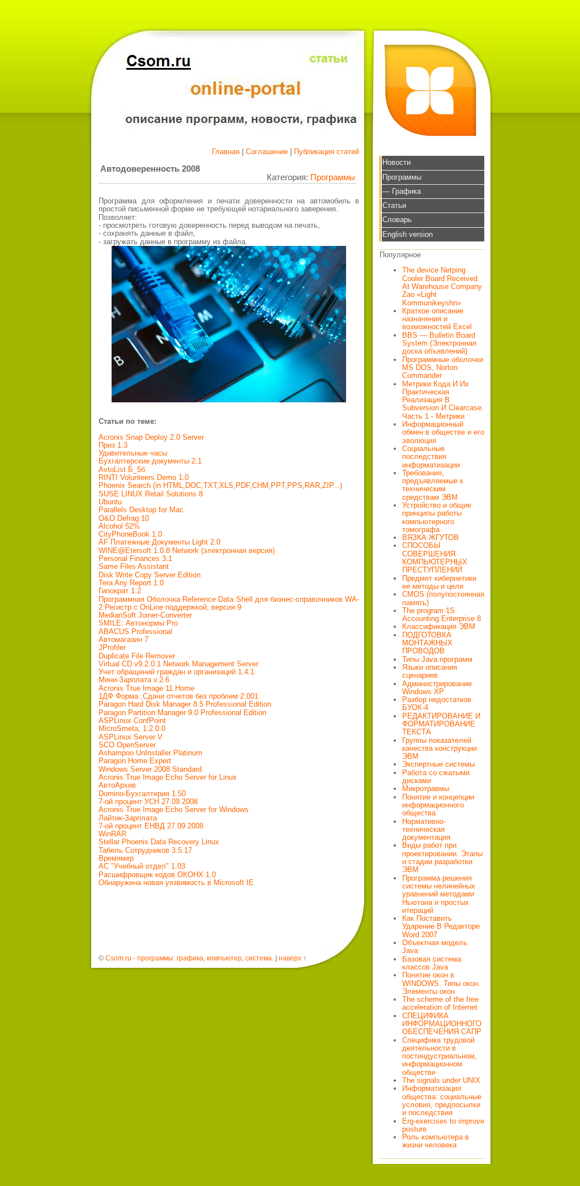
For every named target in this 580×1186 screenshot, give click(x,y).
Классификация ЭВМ (438, 626)
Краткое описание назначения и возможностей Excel (437, 319)
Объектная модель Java (434, 946)
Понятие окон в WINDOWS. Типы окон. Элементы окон (441, 983)
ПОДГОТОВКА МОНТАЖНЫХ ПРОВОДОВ (427, 643)
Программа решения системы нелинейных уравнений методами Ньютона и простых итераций (438, 894)
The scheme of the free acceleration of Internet (440, 1003)
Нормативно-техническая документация (426, 829)
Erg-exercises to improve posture (443, 1125)
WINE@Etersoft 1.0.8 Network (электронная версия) (187, 550)
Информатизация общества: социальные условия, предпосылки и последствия (441, 1100)
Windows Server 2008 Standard (150, 769)
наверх (290, 958)
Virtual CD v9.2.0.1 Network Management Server (178, 664)
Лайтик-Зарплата (128, 818)
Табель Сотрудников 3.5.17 (145, 850)
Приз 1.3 (113, 445)
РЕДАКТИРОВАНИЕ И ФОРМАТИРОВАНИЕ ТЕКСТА (441, 724)
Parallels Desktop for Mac (141, 509)
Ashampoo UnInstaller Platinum (150, 753)
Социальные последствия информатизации (431, 456)
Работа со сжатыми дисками (436, 776)
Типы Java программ (437, 659)
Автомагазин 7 (123, 639)
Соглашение (267, 151)
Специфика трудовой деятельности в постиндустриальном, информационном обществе (439, 1056)
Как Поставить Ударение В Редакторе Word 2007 (441, 926)
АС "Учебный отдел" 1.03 (142, 866)
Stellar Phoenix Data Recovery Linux (159, 842)
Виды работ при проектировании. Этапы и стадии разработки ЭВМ (442, 857)
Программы (332, 177)
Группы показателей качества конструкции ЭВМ (439, 748)
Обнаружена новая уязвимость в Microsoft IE (176, 882)
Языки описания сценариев (429, 671)
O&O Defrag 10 (124, 518)
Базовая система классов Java (431, 963)
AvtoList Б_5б (122, 469)
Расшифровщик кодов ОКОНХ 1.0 (157, 874)
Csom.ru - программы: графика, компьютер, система (188, 958)
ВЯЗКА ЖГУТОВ (430, 537)
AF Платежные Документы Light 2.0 (159, 542)
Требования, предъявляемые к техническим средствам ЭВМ (432, 485)
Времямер (116, 858)
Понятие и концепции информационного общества (438, 805)
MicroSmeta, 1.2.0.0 (132, 728)
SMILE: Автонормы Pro (138, 623)
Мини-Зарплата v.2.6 (134, 679)
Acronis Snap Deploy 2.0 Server (151, 437)
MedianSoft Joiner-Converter (145, 615)
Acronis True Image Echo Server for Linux (168, 777)
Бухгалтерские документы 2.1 (150, 461)
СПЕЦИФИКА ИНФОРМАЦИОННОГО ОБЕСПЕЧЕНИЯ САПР (441, 1023)
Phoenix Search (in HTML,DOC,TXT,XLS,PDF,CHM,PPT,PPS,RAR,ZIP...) (220, 485)
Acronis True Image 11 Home (146, 688)
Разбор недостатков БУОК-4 (436, 703)
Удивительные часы (133, 453)
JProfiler (112, 647)
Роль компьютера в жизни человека (435, 1141)
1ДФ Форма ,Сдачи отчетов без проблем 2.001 (178, 696)
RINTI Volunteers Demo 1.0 (144, 477)
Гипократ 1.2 (120, 590)
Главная (226, 151)
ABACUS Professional (135, 631)
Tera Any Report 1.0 (131, 583)
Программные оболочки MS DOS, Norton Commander (442, 367)
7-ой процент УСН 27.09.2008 (148, 801)
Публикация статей (326, 151)
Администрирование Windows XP (437, 687)
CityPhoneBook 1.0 (130, 534)
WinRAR (112, 834)
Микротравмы (425, 788)
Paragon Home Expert (135, 760)
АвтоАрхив (117, 785)
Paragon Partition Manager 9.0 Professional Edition (182, 712)
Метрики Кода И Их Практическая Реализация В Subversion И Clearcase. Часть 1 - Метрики (443, 400)
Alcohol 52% (119, 526)
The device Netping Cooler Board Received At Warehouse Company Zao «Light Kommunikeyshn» (442, 286)
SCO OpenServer (127, 745)
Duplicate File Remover (137, 656)
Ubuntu (110, 502)
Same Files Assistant (134, 566)
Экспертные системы (438, 764)
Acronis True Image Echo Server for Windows (174, 809)
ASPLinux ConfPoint (132, 720)
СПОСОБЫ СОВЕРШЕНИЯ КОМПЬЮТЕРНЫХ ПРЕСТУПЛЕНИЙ (434, 557)
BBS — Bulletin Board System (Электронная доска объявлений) (439, 343)
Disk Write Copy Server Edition (150, 575)
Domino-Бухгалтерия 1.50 (142, 793)
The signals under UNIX (441, 1080)
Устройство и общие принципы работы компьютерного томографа (436, 517)
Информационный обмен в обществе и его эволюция (443, 432)
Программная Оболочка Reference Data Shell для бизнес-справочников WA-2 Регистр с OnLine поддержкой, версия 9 (229, 603)
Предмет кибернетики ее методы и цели (439, 582)
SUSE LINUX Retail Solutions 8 (151, 494)
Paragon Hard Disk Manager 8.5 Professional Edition (185, 704)
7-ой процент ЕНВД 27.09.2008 (151, 826)
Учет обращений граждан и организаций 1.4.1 (176, 672)
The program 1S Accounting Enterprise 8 (441, 614)
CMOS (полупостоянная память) (443, 598)
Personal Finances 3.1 (135, 558)
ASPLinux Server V (131, 737)
